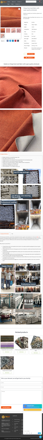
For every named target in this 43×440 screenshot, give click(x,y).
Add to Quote (31, 53)
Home (9, 1)
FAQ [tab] (12, 233)
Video (12, 4)
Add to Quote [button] (7, 351)
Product (19, 1)
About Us (14, 1)
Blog (8, 4)
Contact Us (17, 4)
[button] (19, 9)
